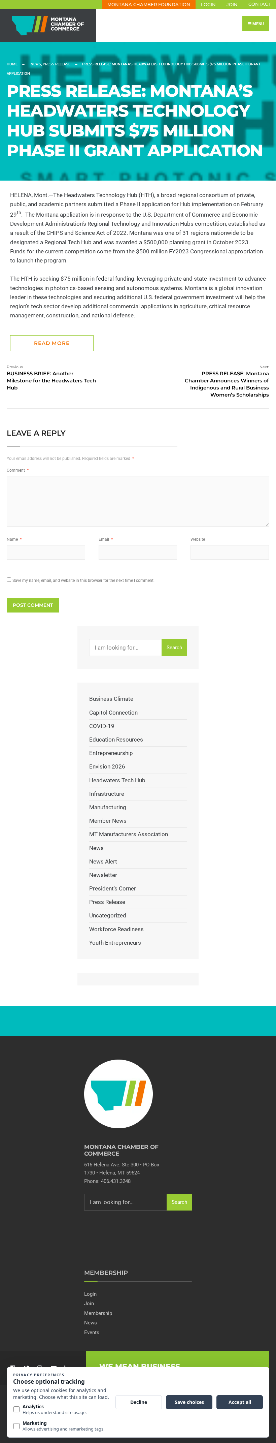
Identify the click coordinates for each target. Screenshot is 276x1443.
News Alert (103, 861)
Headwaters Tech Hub (117, 780)
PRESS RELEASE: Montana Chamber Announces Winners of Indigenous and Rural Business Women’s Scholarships (227, 381)
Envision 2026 (107, 766)
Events (91, 1332)
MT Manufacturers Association (128, 834)
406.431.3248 (116, 1181)
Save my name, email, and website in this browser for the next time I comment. (83, 580)
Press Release (56, 64)
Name (14, 539)
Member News (108, 820)
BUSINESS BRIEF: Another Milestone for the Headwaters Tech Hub (51, 378)
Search (174, 648)
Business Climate (111, 698)
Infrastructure (106, 793)
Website (198, 539)
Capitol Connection (113, 712)
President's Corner (112, 888)
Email (106, 539)
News (36, 64)
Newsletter (103, 875)
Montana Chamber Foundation (148, 4)
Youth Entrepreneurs (115, 942)
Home (12, 64)
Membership (98, 1313)
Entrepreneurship (111, 753)
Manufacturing (107, 807)
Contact (259, 4)
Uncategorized (107, 915)
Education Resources (116, 739)
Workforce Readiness (116, 929)
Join (232, 4)
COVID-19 (101, 726)
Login (208, 4)
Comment (18, 470)
